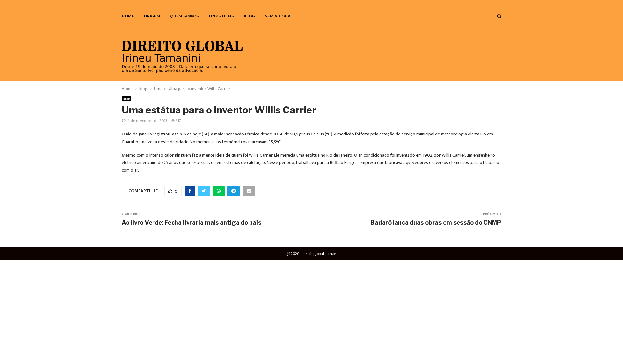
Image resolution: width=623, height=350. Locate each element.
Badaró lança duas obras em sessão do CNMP (436, 222)
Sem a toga (278, 16)
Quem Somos (184, 16)
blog (249, 16)
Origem (152, 16)
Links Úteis (221, 16)
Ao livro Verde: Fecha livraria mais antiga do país (191, 222)
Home (128, 16)
